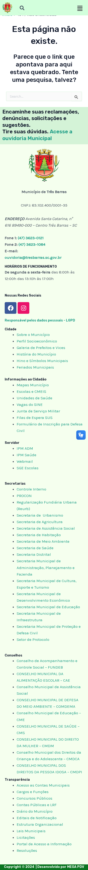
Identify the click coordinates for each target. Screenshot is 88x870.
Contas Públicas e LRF (37, 804)
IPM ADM (25, 448)
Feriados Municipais (35, 367)
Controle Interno (31, 489)
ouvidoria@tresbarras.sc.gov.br (33, 257)
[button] (79, 8)
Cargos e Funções (33, 791)
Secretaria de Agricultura (40, 521)
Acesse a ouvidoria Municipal (37, 135)
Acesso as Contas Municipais (43, 785)
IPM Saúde (26, 454)
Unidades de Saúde (34, 398)
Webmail (25, 461)
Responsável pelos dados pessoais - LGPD (40, 320)
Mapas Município (33, 385)
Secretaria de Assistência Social (46, 528)
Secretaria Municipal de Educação (48, 606)
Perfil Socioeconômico (37, 341)
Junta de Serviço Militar (38, 411)
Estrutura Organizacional (40, 824)
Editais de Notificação (37, 817)
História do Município (36, 354)
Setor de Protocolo (33, 639)
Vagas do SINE (30, 404)
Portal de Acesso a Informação (44, 844)
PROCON (24, 495)
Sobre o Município (33, 334)
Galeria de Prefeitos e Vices (41, 347)
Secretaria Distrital (34, 554)
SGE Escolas (27, 468)
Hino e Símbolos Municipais (42, 360)
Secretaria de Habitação (39, 534)
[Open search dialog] (22, 9)
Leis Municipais (31, 831)
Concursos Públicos (34, 798)
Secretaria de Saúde (35, 547)
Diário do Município (35, 811)
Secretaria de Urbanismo (40, 515)
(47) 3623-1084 (32, 244)
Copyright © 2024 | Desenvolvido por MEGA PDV (44, 867)
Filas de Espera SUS (35, 417)
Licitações (26, 837)
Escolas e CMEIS (31, 391)
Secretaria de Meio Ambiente (43, 541)
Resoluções (27, 850)
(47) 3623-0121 (31, 237)
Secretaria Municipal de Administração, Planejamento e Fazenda (46, 567)
